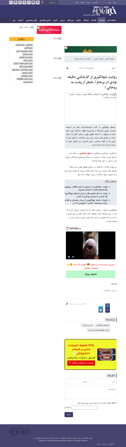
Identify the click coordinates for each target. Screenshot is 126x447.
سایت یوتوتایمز (26, 76)
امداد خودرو (27, 82)
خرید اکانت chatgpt (24, 79)
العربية (109, 3)
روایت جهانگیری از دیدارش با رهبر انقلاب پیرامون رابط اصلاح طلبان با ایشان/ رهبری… (86, 188)
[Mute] (73, 257)
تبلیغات (82, 3)
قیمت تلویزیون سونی (24, 51)
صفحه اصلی (111, 20)
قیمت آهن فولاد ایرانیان (22, 63)
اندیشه (20, 20)
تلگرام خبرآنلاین (33, 2)
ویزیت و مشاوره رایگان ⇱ (81, 363)
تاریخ (55, 20)
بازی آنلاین (28, 48)
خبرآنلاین (100, 11)
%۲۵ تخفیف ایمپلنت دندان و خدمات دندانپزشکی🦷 (81, 349)
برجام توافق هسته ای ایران (98, 330)
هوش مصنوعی (31, 20)
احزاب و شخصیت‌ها (82, 58)
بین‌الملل (70, 20)
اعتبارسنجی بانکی (25, 66)
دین (14, 20)
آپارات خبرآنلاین (20, 2)
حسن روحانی (87, 325)
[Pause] (69, 257)
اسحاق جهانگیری (85, 153)
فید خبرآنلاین (38, 2)
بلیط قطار (15, 69)
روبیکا (11, 2)
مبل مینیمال (27, 54)
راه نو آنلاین (20, 45)
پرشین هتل (27, 60)
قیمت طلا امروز (26, 69)
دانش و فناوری (45, 20)
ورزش (62, 20)
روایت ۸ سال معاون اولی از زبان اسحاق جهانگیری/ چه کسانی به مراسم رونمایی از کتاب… (86, 195)
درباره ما (88, 3)
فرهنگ (86, 20)
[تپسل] (66, 47)
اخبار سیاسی (98, 58)
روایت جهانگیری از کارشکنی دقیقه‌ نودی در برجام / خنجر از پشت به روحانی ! (92, 82)
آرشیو (77, 3)
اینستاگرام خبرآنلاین (29, 2)
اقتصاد (93, 20)
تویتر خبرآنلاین (24, 2)
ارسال (69, 414)
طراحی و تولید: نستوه (104, 444)
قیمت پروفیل (27, 72)
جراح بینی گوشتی (25, 57)
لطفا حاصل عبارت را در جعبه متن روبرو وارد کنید (97, 403)
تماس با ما (95, 3)
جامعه (78, 20)
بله (15, 2)
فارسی (114, 3)
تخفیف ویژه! (91, 274)
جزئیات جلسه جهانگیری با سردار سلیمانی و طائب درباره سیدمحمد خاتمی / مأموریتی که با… (86, 202)
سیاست (101, 20)
